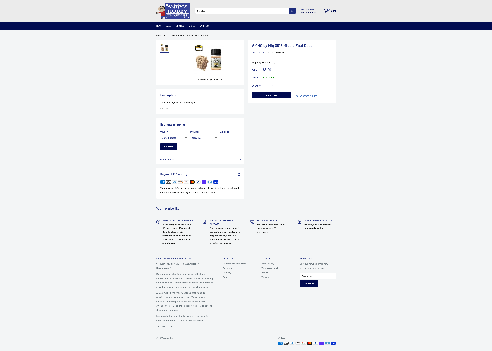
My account (307, 12)
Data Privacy (267, 263)
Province (194, 131)
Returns (265, 272)
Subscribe (309, 283)
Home (159, 35)
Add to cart (271, 95)
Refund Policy (167, 159)
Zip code (224, 131)
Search (226, 277)
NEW (158, 25)
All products (169, 35)
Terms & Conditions (271, 268)
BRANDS (180, 25)
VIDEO (192, 25)
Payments (228, 268)
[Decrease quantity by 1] (265, 85)
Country (164, 131)
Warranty (266, 277)
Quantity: (256, 85)
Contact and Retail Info (234, 263)
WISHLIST (205, 25)
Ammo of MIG (258, 52)
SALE (168, 25)
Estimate (168, 146)
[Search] (292, 11)
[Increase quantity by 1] (279, 85)
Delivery (227, 272)
